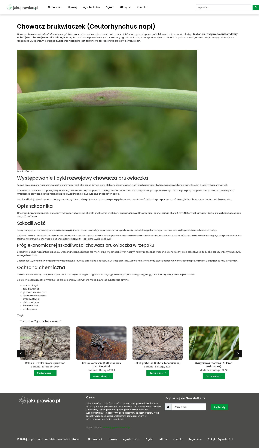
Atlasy (123, 7)
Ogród (109, 7)
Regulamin (195, 439)
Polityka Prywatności (220, 439)
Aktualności (55, 7)
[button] (21, 353)
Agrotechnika (91, 7)
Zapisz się (219, 407)
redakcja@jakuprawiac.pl (116, 427)
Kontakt (142, 7)
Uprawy (72, 7)
